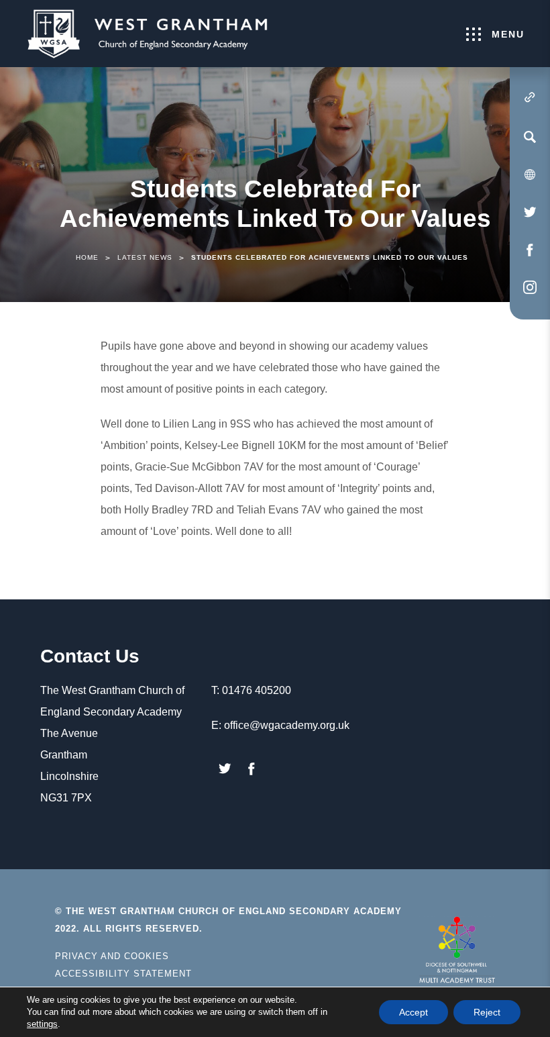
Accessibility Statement (123, 974)
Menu (508, 34)
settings (42, 1024)
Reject (487, 1012)
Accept (413, 1012)
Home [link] (87, 257)
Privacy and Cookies (112, 956)
